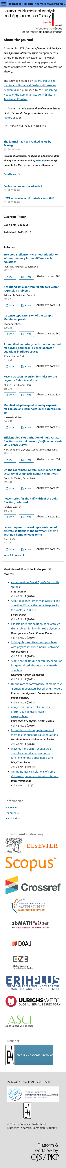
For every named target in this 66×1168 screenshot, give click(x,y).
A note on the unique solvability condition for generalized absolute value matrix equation (36, 665)
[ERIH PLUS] (33, 990)
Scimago (41, 160)
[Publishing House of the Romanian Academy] (29, 1064)
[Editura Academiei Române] (27, 1118)
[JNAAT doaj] (20, 950)
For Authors (12, 813)
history (8, 117)
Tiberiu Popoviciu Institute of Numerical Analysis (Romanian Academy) (30, 85)
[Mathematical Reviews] (26, 912)
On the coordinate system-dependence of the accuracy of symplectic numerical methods (32, 471)
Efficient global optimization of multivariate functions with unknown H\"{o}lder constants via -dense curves (33, 441)
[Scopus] (32, 851)
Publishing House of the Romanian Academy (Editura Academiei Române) (30, 94)
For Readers (12, 807)
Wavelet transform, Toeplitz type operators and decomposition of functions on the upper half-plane (32, 753)
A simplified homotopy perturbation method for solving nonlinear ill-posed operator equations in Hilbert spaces (32, 347)
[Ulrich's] (33, 1006)
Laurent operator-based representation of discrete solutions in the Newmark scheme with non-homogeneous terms (31, 530)
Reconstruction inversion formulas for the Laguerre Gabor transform (30, 378)
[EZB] (20, 969)
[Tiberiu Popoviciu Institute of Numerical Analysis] (33, 1100)
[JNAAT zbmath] (29, 931)
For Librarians (13, 818)
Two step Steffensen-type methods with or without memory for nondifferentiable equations (31, 258)
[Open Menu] (3, 3)
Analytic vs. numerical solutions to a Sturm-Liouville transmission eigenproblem (33, 711)
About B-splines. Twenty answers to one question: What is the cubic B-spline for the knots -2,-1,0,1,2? (35, 605)
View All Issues (12, 555)
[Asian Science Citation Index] (19, 1025)
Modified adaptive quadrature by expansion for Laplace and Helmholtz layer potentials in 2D (32, 408)
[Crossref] (33, 893)
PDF (11, 276)
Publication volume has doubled (23, 186)
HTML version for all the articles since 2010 (29, 198)
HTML (27, 276)
